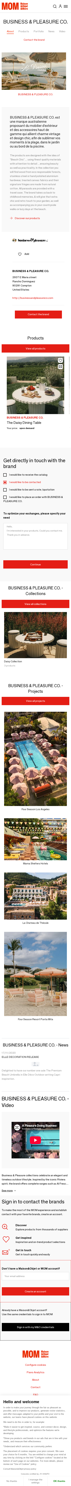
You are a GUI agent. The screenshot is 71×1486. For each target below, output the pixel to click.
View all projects (35, 700)
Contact (35, 1387)
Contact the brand (34, 39)
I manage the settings (35, 1481)
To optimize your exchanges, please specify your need (34, 515)
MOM (15, 6)
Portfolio (39, 31)
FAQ (35, 1394)
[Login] (60, 6)
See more (7, 1190)
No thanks (11, 1481)
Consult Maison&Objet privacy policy (19, 1469)
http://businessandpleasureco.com (32, 297)
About (10, 31)
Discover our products (27, 218)
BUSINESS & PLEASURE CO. (35, 94)
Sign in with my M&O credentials (35, 1327)
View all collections (35, 604)
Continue (35, 564)
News (51, 31)
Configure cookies (35, 1364)
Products (23, 31)
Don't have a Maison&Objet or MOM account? (31, 1268)
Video (62, 31)
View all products (35, 348)
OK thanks (59, 1481)
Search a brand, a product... (55, 6)
